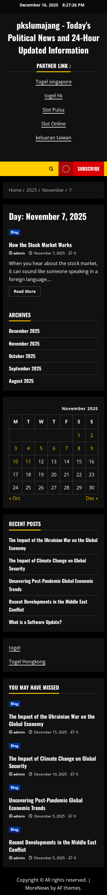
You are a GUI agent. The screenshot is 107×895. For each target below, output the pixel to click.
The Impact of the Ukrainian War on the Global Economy (52, 720)
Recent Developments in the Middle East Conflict (52, 845)
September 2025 (25, 368)
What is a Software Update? (35, 621)
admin (19, 253)
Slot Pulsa (53, 110)
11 (28, 461)
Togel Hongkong (27, 661)
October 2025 (22, 355)
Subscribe (89, 168)
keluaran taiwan (53, 137)
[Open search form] (51, 169)
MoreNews (37, 888)
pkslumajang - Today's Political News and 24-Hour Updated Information (54, 37)
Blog (14, 232)
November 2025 (24, 343)
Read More (27, 292)
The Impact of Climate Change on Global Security (52, 762)
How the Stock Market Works (40, 245)
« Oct (14, 498)
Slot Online (53, 123)
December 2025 (24, 330)
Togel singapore (54, 81)
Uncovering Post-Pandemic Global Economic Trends (46, 803)
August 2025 (21, 380)
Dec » (92, 498)
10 (15, 461)
